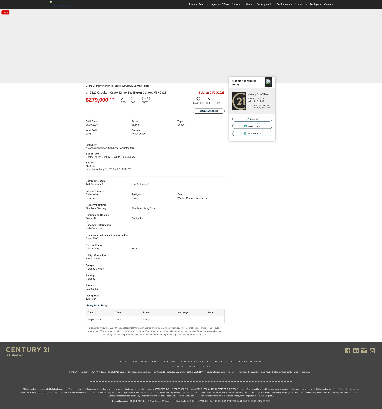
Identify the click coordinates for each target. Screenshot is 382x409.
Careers (238, 6)
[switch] (198, 101)
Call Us (253, 119)
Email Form (253, 126)
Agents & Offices (220, 4)
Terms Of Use (129, 361)
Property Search (199, 6)
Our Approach (266, 6)
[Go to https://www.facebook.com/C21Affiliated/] (347, 350)
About (250, 6)
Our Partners (285, 6)
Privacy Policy (151, 361)
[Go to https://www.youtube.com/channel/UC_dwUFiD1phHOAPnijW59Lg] (372, 350)
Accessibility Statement (180, 361)
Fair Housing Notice (214, 361)
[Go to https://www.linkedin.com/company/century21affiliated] (356, 350)
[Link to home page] (62, 5)
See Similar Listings (209, 111)
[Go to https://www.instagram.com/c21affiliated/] (364, 350)
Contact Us (301, 4)
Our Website (254, 133)
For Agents (315, 4)
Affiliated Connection (246, 361)
